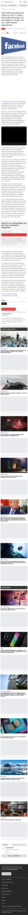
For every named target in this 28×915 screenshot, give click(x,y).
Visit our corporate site (12, 869)
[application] (14, 135)
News (3, 28)
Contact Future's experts (7, 882)
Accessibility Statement (7, 891)
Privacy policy (5, 885)
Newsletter (24, 32)
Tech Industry (4, 9)
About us (4, 897)
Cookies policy (5, 888)
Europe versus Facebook (11, 101)
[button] (26, 2)
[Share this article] (2, 33)
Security (4, 303)
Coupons (4, 900)
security (3, 170)
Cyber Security (12, 9)
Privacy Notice (19, 240)
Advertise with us (6, 894)
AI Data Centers (23, 5)
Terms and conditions (7, 879)
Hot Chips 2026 (12, 5)
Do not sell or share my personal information (12, 906)
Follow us (16, 32)
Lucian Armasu (10, 28)
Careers (3, 903)
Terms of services (17, 238)
